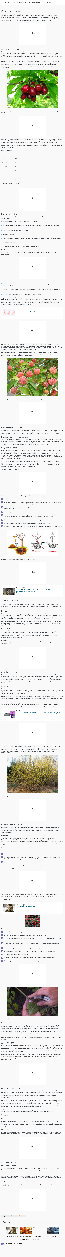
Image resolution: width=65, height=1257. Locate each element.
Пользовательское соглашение (21, 2)
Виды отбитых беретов (25, 906)
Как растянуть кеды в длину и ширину (31, 311)
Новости (6, 2)
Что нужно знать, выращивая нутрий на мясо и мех (39, 1238)
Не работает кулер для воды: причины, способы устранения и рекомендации (35, 590)
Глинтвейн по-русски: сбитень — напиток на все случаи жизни (25, 1238)
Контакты (48, 2)
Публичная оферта (37, 2)
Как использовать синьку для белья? (51, 1237)
